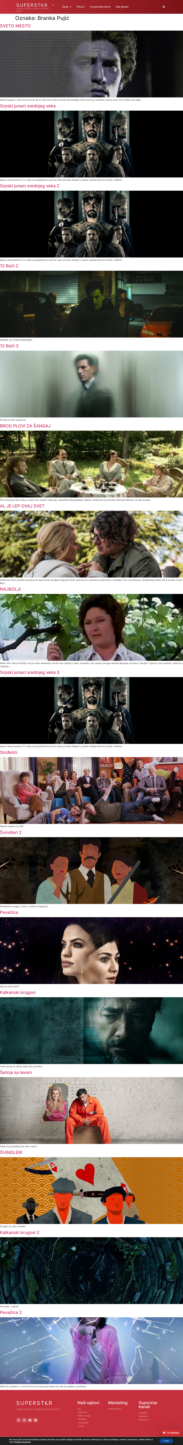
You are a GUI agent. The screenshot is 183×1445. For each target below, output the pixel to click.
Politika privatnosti (22, 1442)
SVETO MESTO (15, 25)
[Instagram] (24, 1420)
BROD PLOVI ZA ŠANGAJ (25, 426)
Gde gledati (122, 6)
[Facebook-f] (18, 1420)
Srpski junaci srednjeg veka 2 (29, 185)
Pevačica (9, 912)
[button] (164, 7)
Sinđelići (8, 752)
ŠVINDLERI (11, 1152)
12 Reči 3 (9, 345)
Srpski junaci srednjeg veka (28, 106)
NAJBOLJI (10, 589)
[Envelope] (35, 1420)
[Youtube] (30, 1420)
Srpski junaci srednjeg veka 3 (29, 672)
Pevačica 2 (11, 1312)
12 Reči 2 (9, 265)
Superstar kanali (148, 1404)
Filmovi (80, 6)
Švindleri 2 (11, 832)
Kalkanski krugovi (18, 992)
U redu (166, 1441)
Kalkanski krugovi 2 (19, 1232)
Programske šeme (100, 6)
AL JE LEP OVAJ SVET (22, 506)
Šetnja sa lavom (16, 1072)
